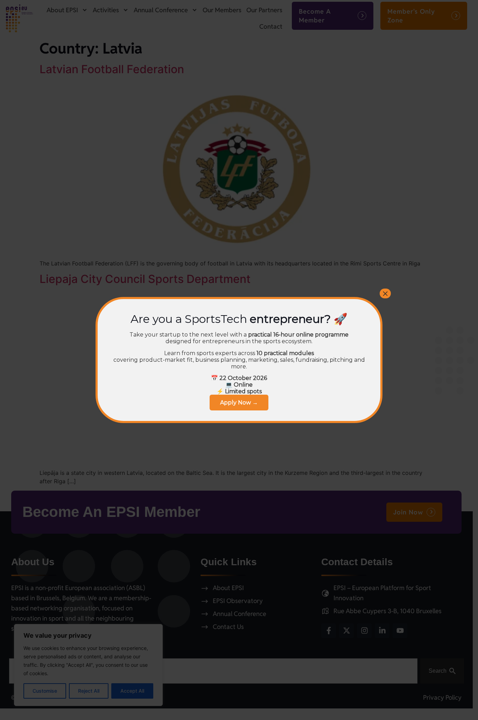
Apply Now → (239, 402)
